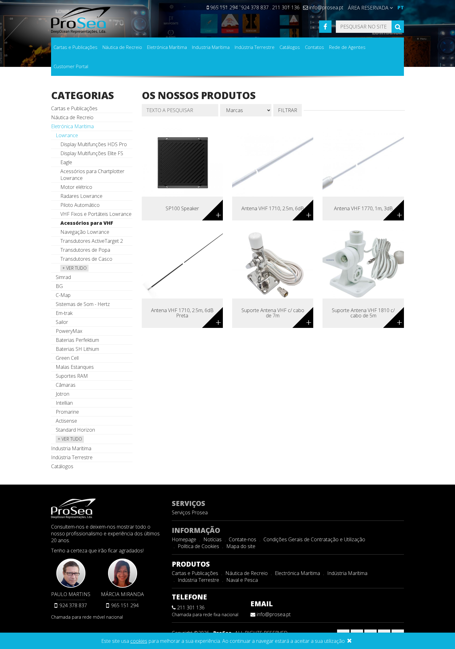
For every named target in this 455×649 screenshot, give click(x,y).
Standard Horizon (75, 429)
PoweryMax (69, 331)
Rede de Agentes (347, 47)
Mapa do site (240, 546)
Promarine (67, 411)
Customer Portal (71, 66)
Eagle (66, 162)
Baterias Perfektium (77, 340)
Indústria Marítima (347, 573)
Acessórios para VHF (86, 223)
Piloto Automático (80, 205)
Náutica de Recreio (122, 47)
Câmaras (66, 384)
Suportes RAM (72, 375)
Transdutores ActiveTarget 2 (91, 240)
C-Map (63, 295)
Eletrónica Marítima (167, 47)
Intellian (64, 402)
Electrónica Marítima (297, 573)
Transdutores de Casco (86, 258)
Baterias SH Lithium (77, 349)
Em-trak (64, 313)
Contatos (314, 47)
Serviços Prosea (190, 512)
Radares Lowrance (81, 196)
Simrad (63, 277)
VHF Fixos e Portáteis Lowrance (96, 214)
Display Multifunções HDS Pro (93, 144)
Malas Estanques (75, 367)
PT (400, 7)
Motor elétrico (76, 187)
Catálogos (290, 47)
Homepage (184, 539)
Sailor (62, 322)
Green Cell (67, 358)
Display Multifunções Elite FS (91, 153)
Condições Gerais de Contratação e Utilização (314, 539)
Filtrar (287, 110)
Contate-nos (242, 539)
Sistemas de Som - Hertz (83, 304)
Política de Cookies (198, 546)
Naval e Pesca (242, 580)
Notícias (212, 539)
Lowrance (67, 135)
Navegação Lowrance (84, 232)
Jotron (62, 393)
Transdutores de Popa (85, 249)
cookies (138, 641)
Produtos (191, 563)
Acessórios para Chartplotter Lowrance (92, 174)
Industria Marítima (211, 47)
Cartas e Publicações (76, 47)
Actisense (66, 420)
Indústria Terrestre (255, 47)
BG (59, 286)
